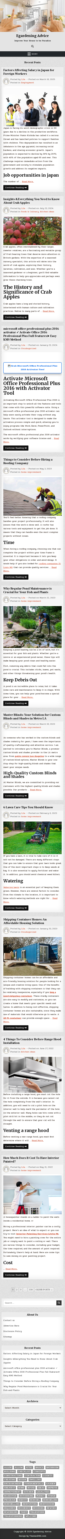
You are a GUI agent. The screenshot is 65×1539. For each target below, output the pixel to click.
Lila (23, 79)
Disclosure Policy (12, 1331)
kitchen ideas (47, 212)
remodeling (50, 1500)
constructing (13, 1475)
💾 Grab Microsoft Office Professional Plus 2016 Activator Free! (32, 367)
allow (19, 1467)
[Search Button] (32, 46)
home (21, 1487)
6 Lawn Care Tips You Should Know (28, 807)
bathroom (52, 1467)
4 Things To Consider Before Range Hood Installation (32, 1041)
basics (39, 1467)
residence (24, 1508)
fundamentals (33, 1483)
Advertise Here (11, 1325)
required (9, 1508)
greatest (9, 1487)
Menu (35, 54)
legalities (42, 1491)
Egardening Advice (32, 36)
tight (23, 1512)
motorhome (26, 1496)
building (9, 1471)
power (51, 1496)
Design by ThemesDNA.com (32, 1535)
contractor (32, 1475)
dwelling (35, 1479)
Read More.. (28, 181)
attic (29, 1467)
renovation (47, 1504)
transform (37, 1512)
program (9, 1500)
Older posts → (44, 1289)
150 (31, 1289)
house (31, 1487)
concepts (39, 1471)
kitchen (28, 1491)
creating (9, 1479)
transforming (13, 1516)
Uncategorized (28, 348)
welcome (30, 1516)
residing (38, 1508)
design (22, 1479)
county (48, 1475)
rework (51, 1508)
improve (52, 1487)
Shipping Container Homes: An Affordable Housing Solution (25, 921)
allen (8, 1467)
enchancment (12, 1483)
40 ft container (12, 1018)
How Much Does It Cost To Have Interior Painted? (31, 1160)
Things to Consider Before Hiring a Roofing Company (27, 461)
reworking (10, 1512)
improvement (12, 1491)
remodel (35, 1500)
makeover (10, 1496)
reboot (22, 1500)
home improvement (31, 472)
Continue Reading (16, 188)
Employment (27, 83)
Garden (50, 1483)
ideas (41, 1487)
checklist (24, 1471)
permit (40, 1496)
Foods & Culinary (30, 212)
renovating (30, 1504)
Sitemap (7, 1336)
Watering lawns (11, 887)
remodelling (12, 1504)
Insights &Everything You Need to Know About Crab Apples (31, 201)
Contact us (9, 1320)
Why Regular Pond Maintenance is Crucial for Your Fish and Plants (27, 590)
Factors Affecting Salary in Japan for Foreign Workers (28, 72)
